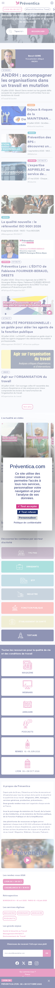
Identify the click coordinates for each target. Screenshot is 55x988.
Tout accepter (28, 506)
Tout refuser (28, 512)
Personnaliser (27, 518)
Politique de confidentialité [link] (27, 522)
